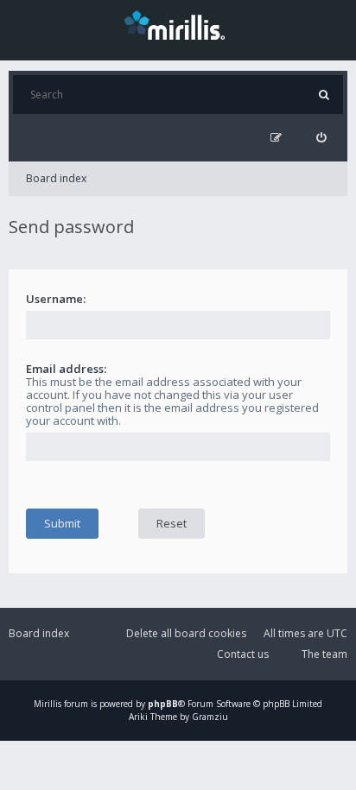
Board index (56, 178)
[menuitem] (321, 137)
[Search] (323, 94)
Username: (56, 299)
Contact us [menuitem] (243, 654)
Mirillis (47, 704)
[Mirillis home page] (178, 24)
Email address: (66, 368)
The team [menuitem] (324, 654)
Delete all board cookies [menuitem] (186, 633)
